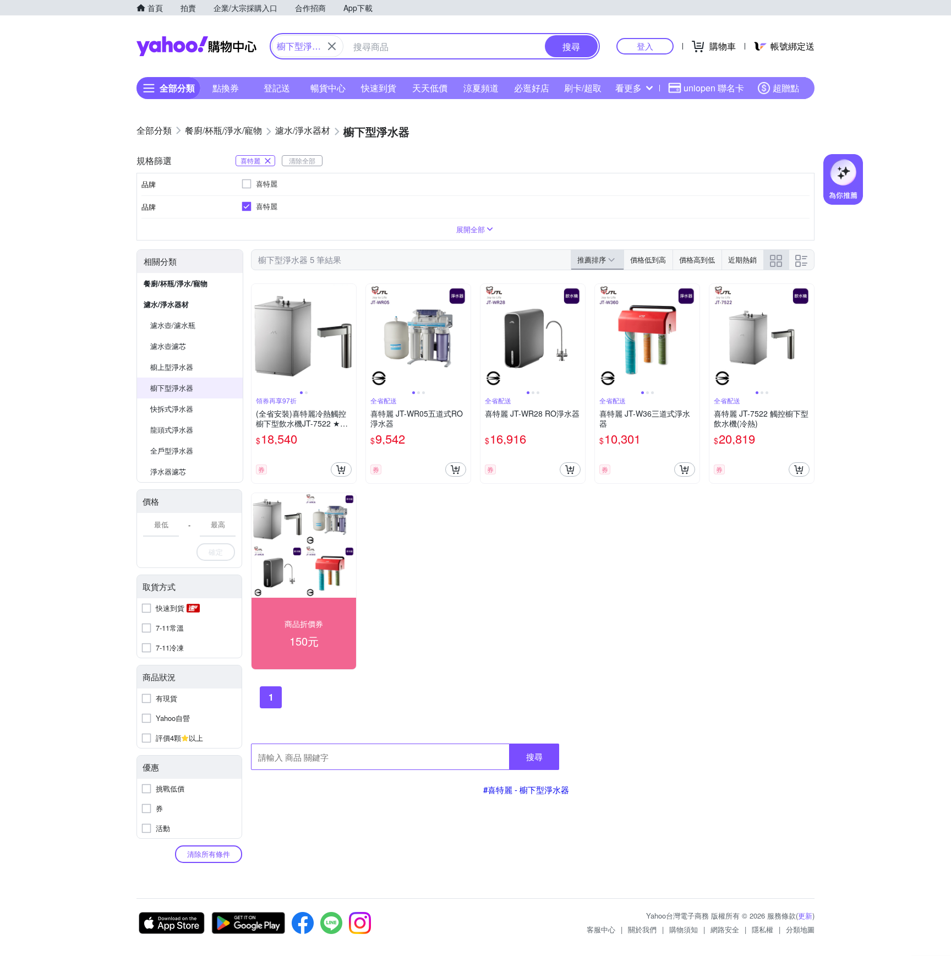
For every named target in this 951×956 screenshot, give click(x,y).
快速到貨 (378, 87)
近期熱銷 (742, 259)
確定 (216, 552)
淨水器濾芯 (168, 471)
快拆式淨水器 (171, 408)
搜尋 (534, 756)
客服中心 (601, 929)
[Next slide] (349, 336)
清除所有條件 (208, 854)
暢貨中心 (328, 87)
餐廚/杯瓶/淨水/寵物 (175, 283)
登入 (645, 46)
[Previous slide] (259, 336)
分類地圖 (800, 929)
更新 (805, 915)
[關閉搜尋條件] (331, 46)
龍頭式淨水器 (171, 429)
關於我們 (642, 929)
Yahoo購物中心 (196, 46)
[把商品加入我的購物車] (341, 469)
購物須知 (683, 929)
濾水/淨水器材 (166, 304)
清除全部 (302, 160)
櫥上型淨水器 (171, 367)
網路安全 (724, 929)
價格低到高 (648, 259)
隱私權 (762, 929)
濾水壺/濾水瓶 (172, 325)
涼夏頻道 (481, 87)
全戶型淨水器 (171, 450)
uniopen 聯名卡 (714, 87)
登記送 (277, 87)
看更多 (628, 87)
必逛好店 (531, 87)
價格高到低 (697, 259)
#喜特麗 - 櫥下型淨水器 (526, 789)
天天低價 (429, 87)
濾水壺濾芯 (168, 346)
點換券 (225, 87)
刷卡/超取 (583, 87)
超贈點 (786, 87)
